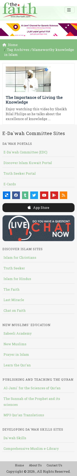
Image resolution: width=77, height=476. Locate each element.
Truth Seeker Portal (19, 173)
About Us (35, 465)
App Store (40, 207)
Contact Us (54, 465)
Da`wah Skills (14, 438)
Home (19, 465)
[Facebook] (16, 195)
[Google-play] (54, 195)
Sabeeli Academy (17, 333)
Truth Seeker (14, 268)
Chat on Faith (14, 310)
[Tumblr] (25, 195)
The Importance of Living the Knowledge (34, 100)
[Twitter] (34, 195)
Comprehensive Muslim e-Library (31, 448)
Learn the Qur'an (17, 365)
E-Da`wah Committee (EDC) (25, 152)
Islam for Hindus (17, 279)
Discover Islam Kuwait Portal (27, 163)
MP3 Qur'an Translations (23, 415)
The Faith (11, 289)
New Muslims (14, 344)
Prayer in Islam (16, 354)
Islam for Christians (19, 257)
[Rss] (63, 195)
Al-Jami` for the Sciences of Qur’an (32, 388)
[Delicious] (6, 195)
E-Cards (9, 184)
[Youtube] (44, 195)
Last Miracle (13, 300)
